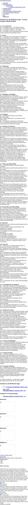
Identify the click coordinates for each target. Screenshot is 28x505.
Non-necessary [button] (3, 493)
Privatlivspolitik (3, 459)
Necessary (4, 484)
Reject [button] (20, 458)
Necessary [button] (2, 482)
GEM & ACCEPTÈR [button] (5, 504)
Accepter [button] (16, 458)
